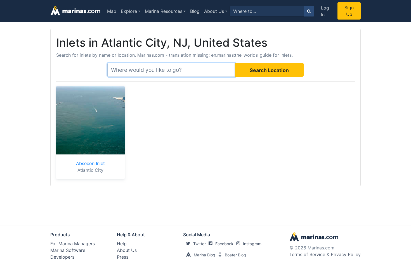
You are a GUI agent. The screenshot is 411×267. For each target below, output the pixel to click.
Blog (195, 11)
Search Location (269, 70)
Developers (62, 257)
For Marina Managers (72, 243)
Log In (325, 11)
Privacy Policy (346, 254)
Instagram (252, 243)
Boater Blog (235, 254)
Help (122, 243)
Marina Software (67, 250)
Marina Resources (163, 11)
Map (111, 11)
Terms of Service (307, 254)
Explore (129, 11)
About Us (214, 11)
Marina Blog (204, 254)
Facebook (224, 243)
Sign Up (349, 11)
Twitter (199, 243)
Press (122, 257)
